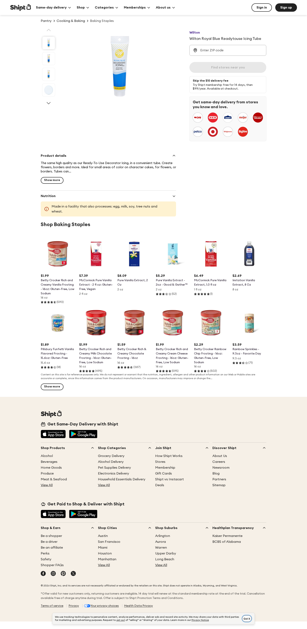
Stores (160, 461)
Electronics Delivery (113, 473)
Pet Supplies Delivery (114, 467)
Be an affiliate (52, 547)
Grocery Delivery (111, 456)
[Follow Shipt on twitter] (73, 574)
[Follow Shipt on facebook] (43, 574)
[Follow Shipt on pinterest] (63, 574)
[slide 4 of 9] (48, 90)
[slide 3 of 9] (48, 74)
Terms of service (52, 605)
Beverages (49, 461)
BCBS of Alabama (226, 541)
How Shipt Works (169, 456)
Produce (47, 473)
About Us (219, 456)
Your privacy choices (104, 605)
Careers (218, 461)
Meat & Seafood (54, 479)
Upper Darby (165, 553)
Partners (219, 479)
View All (47, 485)
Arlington (162, 536)
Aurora (160, 541)
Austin (103, 536)
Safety (46, 559)
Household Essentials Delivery (121, 479)
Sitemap (219, 485)
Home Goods (51, 467)
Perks (45, 553)
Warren (161, 547)
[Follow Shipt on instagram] (53, 574)
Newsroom (221, 467)
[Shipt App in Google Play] (83, 434)
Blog (215, 473)
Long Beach (164, 559)
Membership (165, 467)
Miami (102, 547)
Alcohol (47, 456)
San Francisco (109, 541)
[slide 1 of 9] (48, 43)
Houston (105, 553)
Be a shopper (51, 536)
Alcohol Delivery (111, 461)
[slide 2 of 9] (48, 58)
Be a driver (49, 541)
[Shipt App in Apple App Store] (53, 434)
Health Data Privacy (138, 605)
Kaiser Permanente (227, 536)
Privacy (74, 605)
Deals (159, 485)
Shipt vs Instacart (169, 479)
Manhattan (107, 559)
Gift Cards (163, 473)
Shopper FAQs (52, 565)
